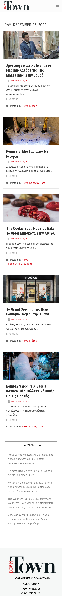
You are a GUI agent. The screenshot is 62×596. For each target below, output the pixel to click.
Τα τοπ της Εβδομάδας (19, 263)
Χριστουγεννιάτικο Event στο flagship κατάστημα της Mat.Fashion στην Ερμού (28, 70)
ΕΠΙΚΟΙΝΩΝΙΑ (30, 589)
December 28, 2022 (20, 80)
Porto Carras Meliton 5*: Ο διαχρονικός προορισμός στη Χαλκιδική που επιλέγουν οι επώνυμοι (30, 459)
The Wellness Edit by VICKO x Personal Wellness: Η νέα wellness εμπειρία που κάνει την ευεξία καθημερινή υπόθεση (30, 503)
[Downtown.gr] (17, 5)
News (25, 106)
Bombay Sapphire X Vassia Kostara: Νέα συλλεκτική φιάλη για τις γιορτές (30, 391)
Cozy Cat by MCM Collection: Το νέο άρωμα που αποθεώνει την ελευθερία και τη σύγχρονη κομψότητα (29, 519)
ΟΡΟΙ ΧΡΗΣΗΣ (30, 593)
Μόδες (33, 106)
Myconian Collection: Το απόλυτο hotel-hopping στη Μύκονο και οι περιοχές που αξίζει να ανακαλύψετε (30, 487)
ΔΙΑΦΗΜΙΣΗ (31, 584)
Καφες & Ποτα (37, 182)
